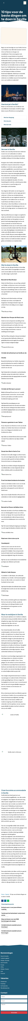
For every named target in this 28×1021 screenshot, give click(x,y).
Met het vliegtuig (9, 117)
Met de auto (7, 121)
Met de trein (7, 124)
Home (2, 894)
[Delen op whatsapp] (8, 901)
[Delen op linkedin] (5, 901)
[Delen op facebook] (2, 901)
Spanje (7, 894)
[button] (25, 2)
